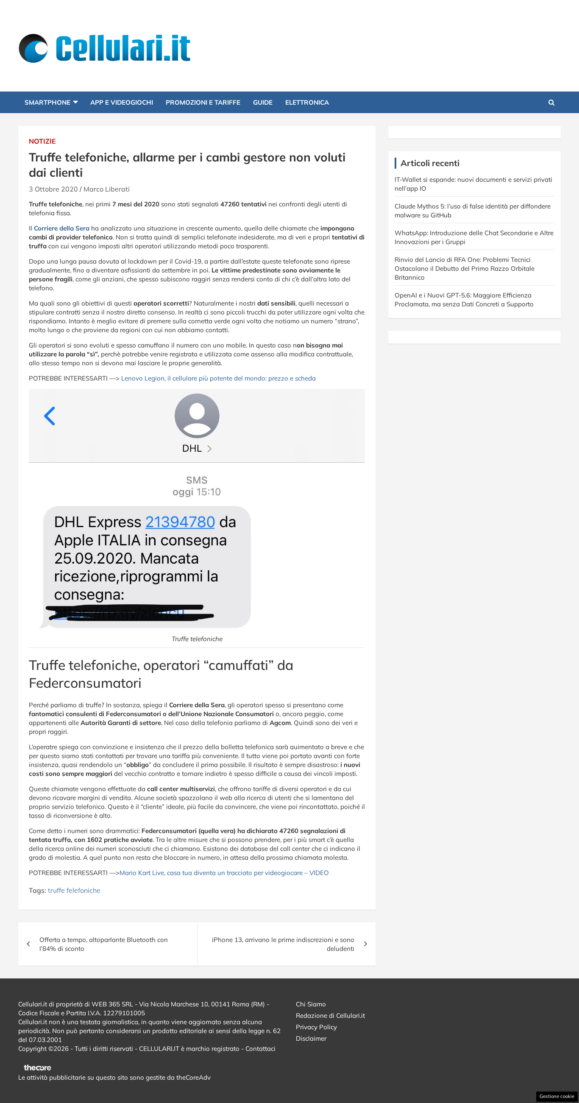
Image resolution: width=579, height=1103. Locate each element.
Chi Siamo (311, 1004)
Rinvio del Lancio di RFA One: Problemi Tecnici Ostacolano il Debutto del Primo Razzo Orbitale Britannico (464, 268)
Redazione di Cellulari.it (330, 1015)
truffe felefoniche (74, 890)
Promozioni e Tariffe (203, 102)
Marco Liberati (107, 189)
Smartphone (47, 102)
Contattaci (260, 1049)
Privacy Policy (316, 1027)
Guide (263, 102)
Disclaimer (311, 1038)
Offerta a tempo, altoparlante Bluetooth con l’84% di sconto (103, 944)
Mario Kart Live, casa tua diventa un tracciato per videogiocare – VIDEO (224, 873)
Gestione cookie (557, 1096)
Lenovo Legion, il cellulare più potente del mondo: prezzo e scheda (218, 378)
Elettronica (307, 102)
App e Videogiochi (121, 102)
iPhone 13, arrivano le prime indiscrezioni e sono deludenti (283, 944)
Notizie (42, 141)
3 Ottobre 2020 (53, 189)
